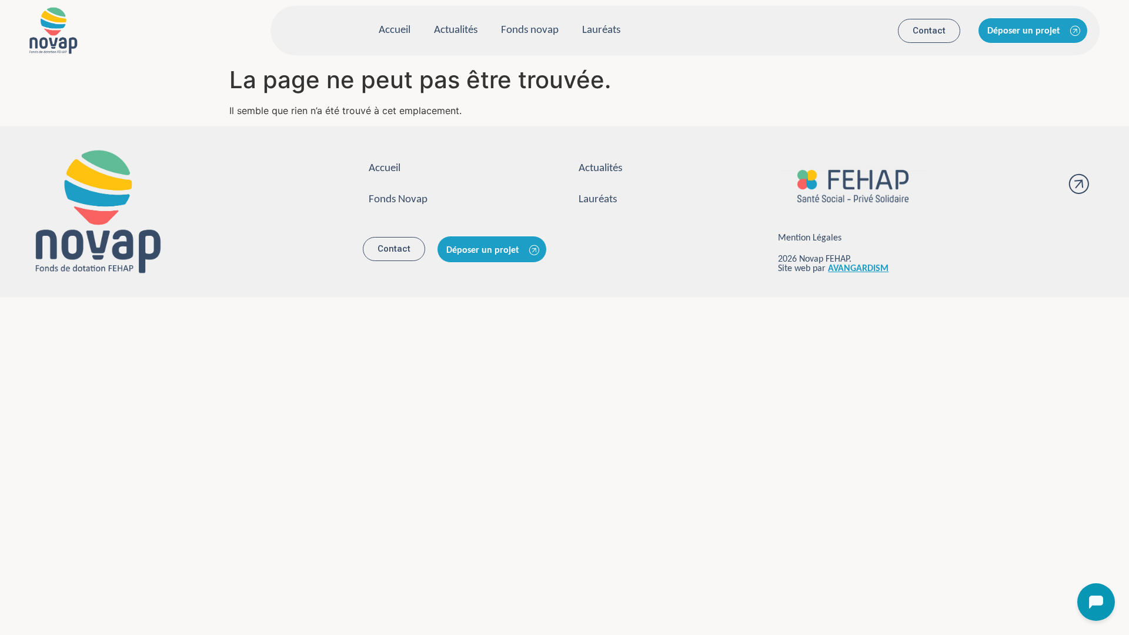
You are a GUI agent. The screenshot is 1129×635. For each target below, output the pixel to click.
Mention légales (809, 238)
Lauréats (601, 30)
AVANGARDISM (858, 268)
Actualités (455, 30)
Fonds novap (530, 30)
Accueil (394, 30)
